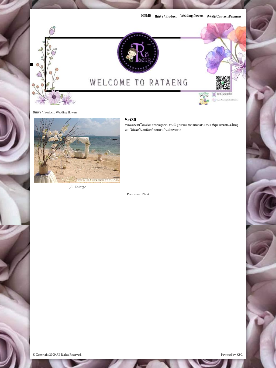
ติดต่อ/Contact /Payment (224, 16)
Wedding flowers (191, 16)
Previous (133, 194)
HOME (146, 16)
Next (145, 194)
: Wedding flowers (66, 112)
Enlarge (80, 187)
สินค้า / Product (166, 16)
